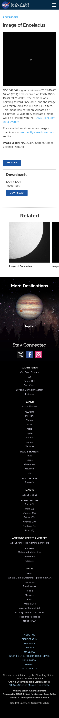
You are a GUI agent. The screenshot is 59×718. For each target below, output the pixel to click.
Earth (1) (29, 504)
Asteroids (29, 557)
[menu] (54, 5)
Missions (29, 595)
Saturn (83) (29, 517)
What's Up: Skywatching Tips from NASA (29, 578)
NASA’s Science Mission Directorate (29, 685)
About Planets (29, 406)
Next (52, 311)
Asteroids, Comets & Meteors (29, 538)
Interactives (29, 604)
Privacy (29, 648)
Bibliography (29, 639)
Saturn (29, 437)
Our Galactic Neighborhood (18, 12)
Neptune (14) (29, 526)
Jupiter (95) (29, 513)
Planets (29, 402)
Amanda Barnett (37, 691)
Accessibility (29, 669)
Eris (29, 473)
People (29, 591)
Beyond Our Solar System (29, 390)
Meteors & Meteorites (29, 552)
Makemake (29, 464)
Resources (29, 582)
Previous (6, 311)
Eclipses (29, 394)
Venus (29, 420)
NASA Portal (29, 660)
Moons (29, 490)
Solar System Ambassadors (29, 612)
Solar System (29, 368)
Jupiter (29, 326)
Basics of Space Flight (29, 608)
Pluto (29, 456)
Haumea (29, 469)
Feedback (29, 644)
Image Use (29, 652)
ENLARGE (12, 163)
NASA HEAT (29, 621)
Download (17, 193)
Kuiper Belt (29, 381)
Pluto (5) (29, 530)
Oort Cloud (29, 385)
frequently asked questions (37, 132)
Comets (29, 561)
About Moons (29, 495)
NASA (4, 5)
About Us (29, 635)
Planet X (29, 482)
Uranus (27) (29, 522)
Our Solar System (29, 372)
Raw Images (10, 17)
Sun (29, 377)
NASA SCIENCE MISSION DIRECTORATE (29, 656)
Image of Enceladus (20, 266)
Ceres (30, 460)
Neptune (29, 446)
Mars (29, 429)
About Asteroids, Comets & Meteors (29, 543)
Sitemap (29, 665)
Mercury (29, 416)
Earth (29, 424)
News (29, 573)
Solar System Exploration (18, 5)
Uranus (29, 442)
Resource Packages (29, 617)
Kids (29, 599)
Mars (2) (29, 509)
